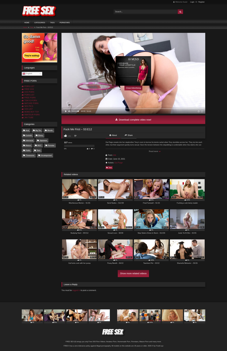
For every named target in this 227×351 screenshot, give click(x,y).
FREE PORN (30, 98)
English (28, 74)
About (114, 135)
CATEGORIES (39, 23)
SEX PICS (28, 106)
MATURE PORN (31, 103)
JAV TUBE (28, 118)
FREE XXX (29, 89)
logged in (76, 290)
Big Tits (38, 130)
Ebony (40, 135)
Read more (154, 151)
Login (192, 2)
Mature (28, 145)
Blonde (50, 130)
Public (28, 150)
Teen (31, 27)
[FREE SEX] (39, 12)
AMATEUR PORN (32, 115)
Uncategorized (46, 155)
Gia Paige (118, 163)
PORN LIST (29, 86)
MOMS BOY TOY (31, 112)
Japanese (43, 140)
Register (201, 2)
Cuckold (29, 135)
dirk (114, 155)
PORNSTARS (65, 23)
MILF (39, 145)
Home (25, 27)
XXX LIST (28, 109)
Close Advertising (133, 88)
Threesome (30, 155)
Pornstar (51, 145)
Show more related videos (133, 273)
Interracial (29, 140)
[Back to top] (219, 344)
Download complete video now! (134, 119)
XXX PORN (29, 92)
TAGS (52, 23)
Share (130, 135)
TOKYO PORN (30, 101)
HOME (26, 23)
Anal (27, 130)
